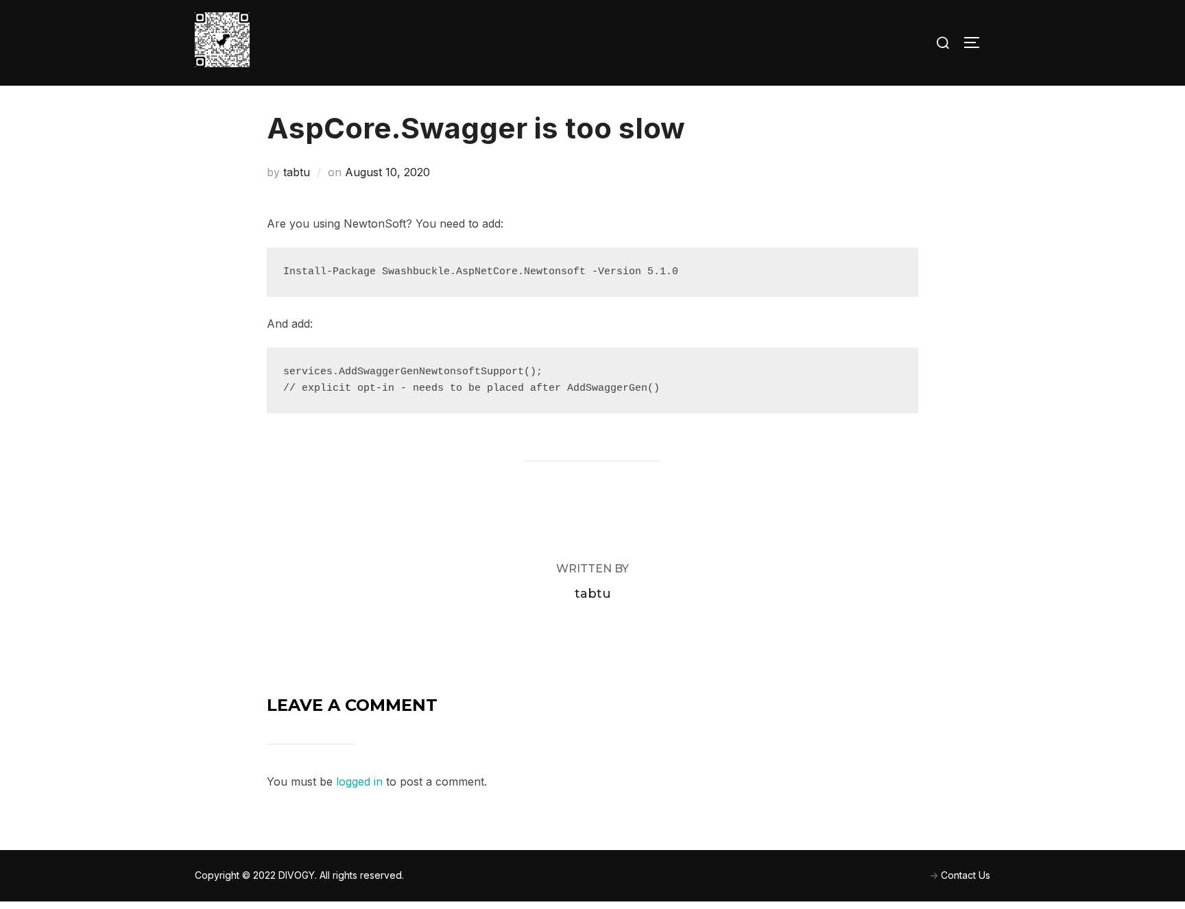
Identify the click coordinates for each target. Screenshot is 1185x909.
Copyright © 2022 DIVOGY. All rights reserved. (299, 875)
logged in (359, 781)
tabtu (296, 172)
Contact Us (965, 875)
